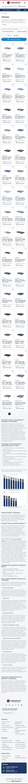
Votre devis (5, 757)
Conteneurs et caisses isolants (20, 727)
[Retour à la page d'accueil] (14, 2)
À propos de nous (6, 756)
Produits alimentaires (7, 749)
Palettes (4, 723)
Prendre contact (7, 713)
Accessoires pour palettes (7, 31)
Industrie (4, 744)
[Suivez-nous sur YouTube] (21, 705)
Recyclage (18, 740)
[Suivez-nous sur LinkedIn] (12, 705)
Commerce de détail (7, 740)
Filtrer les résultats (15, 39)
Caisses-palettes (6, 725)
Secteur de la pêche (20, 742)
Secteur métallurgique (21, 746)
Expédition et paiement (21, 757)
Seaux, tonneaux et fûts (7, 727)
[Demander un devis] (25, 2)
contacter (6, 691)
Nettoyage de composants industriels (6, 746)
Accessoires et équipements (18, 722)
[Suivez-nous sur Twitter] (18, 705)
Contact (4, 759)
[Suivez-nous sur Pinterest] (15, 705)
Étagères (4, 729)
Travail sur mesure (20, 734)
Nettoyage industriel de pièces (20, 731)
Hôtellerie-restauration (7, 742)
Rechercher (23, 6)
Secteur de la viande (20, 744)
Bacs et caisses (6, 722)
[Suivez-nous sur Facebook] (6, 705)
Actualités (18, 756)
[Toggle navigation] (3, 2)
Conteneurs (5, 731)
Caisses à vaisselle (20, 725)
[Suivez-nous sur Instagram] (9, 705)
